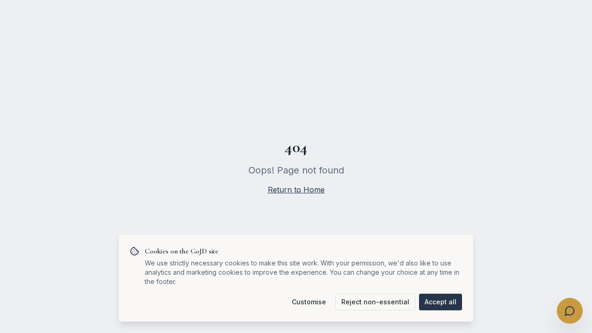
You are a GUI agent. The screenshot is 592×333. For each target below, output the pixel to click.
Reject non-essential (375, 302)
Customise (309, 302)
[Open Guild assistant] (570, 311)
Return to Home (296, 189)
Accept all (440, 302)
